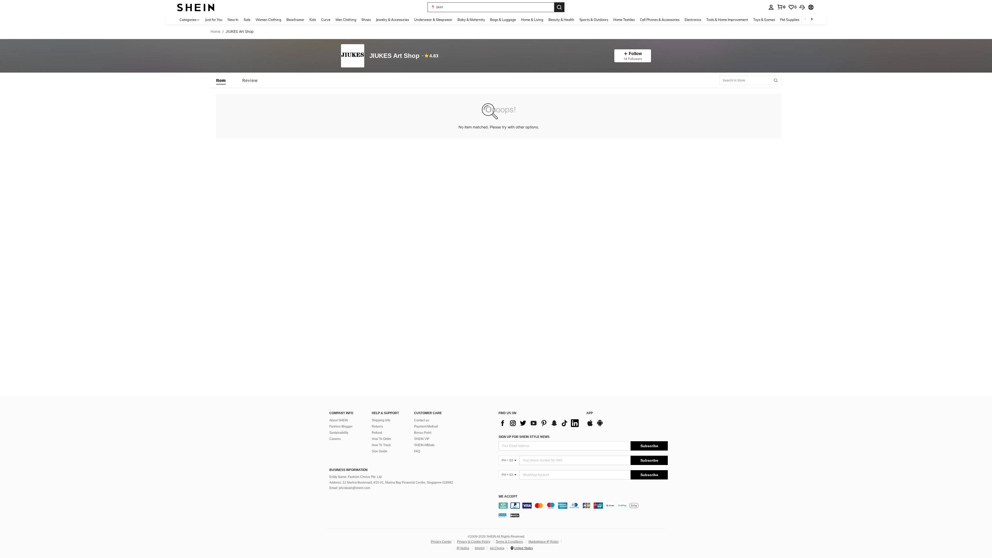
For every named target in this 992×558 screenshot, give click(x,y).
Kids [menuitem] (312, 20)
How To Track (381, 445)
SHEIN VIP (421, 439)
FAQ (417, 451)
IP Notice (463, 548)
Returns (377, 426)
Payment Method (426, 426)
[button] (802, 7)
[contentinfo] (583, 505)
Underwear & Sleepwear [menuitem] (433, 20)
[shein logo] (195, 7)
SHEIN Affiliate (424, 445)
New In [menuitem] (233, 20)
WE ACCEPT (508, 496)
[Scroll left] (805, 19)
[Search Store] (775, 80)
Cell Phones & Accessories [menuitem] (659, 20)
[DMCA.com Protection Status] (514, 515)
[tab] (221, 80)
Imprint (479, 548)
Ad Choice (497, 548)
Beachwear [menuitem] (295, 20)
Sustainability (338, 433)
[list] (540, 423)
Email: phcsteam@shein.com (349, 488)
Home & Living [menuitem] (532, 20)
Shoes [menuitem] (366, 20)
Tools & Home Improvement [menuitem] (727, 20)
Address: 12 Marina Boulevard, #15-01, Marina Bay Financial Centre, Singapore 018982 (391, 482)
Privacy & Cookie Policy (473, 542)
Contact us (421, 420)
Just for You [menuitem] (213, 20)
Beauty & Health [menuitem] (561, 20)
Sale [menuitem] (247, 20)
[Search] (559, 7)
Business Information (348, 470)
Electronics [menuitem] (693, 20)
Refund (377, 433)
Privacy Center (441, 542)
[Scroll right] (811, 19)
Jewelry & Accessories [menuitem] (392, 20)
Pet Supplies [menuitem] (789, 20)
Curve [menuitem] (325, 20)
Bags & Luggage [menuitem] (503, 20)
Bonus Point (422, 433)
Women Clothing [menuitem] (268, 20)
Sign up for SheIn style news (524, 437)
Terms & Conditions (509, 542)
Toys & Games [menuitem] (764, 20)
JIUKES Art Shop (394, 56)
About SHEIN (338, 420)
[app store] (590, 425)
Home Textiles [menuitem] (624, 20)
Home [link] (215, 31)
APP (589, 413)
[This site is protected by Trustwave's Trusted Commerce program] (502, 515)
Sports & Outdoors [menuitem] (593, 20)
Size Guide (379, 451)
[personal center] (771, 7)
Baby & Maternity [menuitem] (471, 20)
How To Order (381, 439)
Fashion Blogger (341, 426)
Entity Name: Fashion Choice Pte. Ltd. (355, 477)
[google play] (599, 425)
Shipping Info (381, 420)
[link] (781, 7)
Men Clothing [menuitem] (346, 20)
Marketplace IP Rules (544, 542)
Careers (335, 439)
